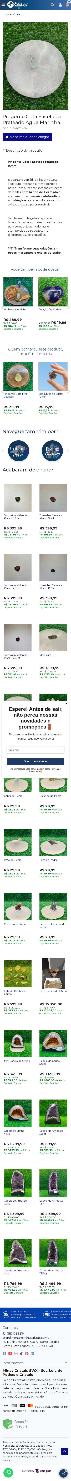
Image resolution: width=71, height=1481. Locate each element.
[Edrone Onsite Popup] (35, 740)
